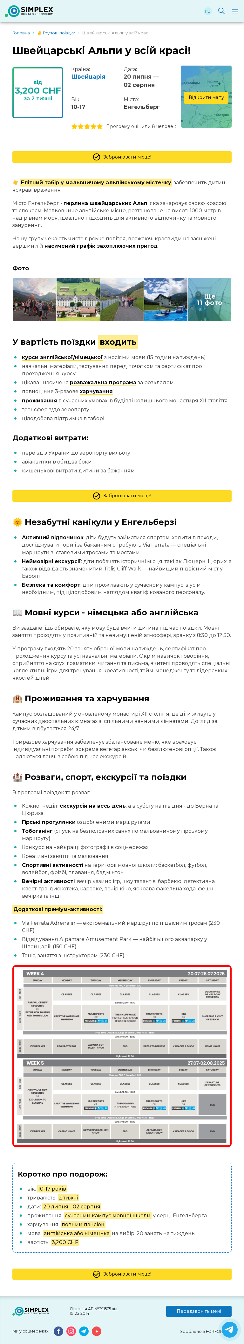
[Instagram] (71, 1331)
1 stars (74, 126)
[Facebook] (58, 1331)
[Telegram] (84, 1331)
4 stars (93, 126)
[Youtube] (96, 1331)
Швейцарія (88, 76)
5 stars (100, 126)
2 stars (81, 126)
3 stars (87, 126)
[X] (230, 1330)
